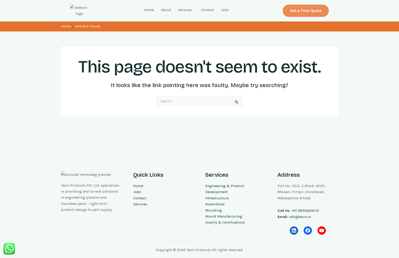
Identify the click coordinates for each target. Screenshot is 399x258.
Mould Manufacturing (223, 216)
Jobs (225, 10)
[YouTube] (321, 230)
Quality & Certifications (225, 222)
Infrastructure (217, 198)
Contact (207, 10)
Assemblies (215, 204)
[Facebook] (308, 230)
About (166, 10)
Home (149, 10)
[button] (186, 10)
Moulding (213, 210)
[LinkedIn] (294, 230)
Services (185, 10)
